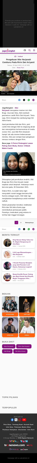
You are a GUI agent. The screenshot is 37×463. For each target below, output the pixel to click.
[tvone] (14, 445)
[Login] (24, 50)
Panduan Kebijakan (10, 429)
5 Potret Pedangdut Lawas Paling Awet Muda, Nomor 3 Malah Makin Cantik (17, 145)
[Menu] (34, 50)
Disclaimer (22, 429)
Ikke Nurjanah (10, 93)
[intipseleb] (13, 449)
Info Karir (31, 429)
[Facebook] (12, 419)
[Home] (15, 56)
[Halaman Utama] (8, 50)
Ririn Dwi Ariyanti (23, 346)
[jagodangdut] (24, 449)
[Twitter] (16, 419)
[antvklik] (30, 445)
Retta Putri (20, 67)
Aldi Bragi (7, 351)
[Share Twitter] (24, 100)
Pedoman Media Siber (22, 427)
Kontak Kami (28, 424)
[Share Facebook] (19, 100)
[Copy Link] (34, 100)
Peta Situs (7, 424)
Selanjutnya (29, 222)
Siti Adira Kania (20, 351)
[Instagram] (19, 419)
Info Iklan (9, 427)
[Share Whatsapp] (28, 100)
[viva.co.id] (13, 441)
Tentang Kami (17, 424)
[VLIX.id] (24, 441)
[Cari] (29, 50)
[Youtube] (24, 419)
